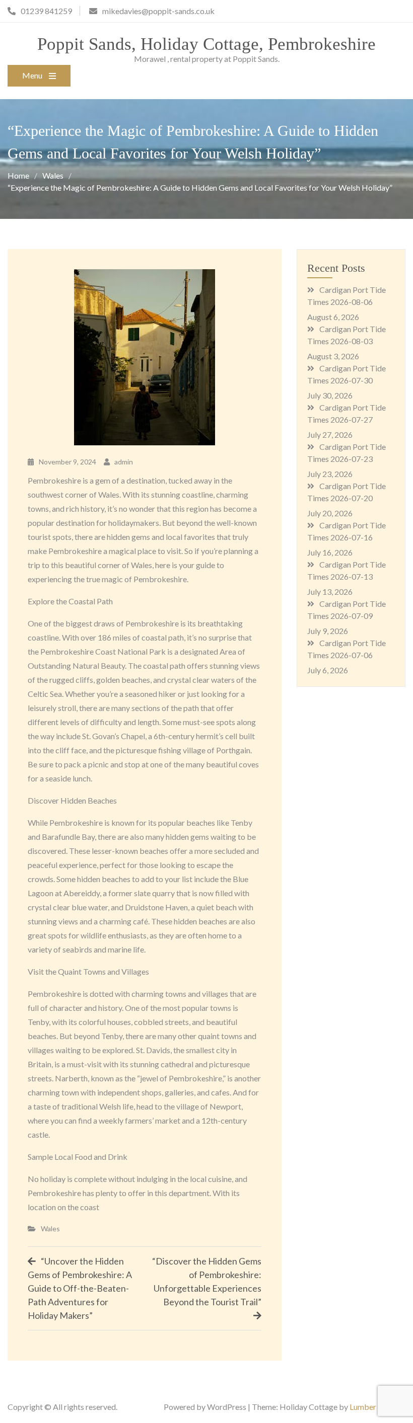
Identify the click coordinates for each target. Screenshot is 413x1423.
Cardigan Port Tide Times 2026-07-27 (346, 413)
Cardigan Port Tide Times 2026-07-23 (346, 452)
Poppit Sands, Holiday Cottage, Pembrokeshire (206, 44)
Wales (50, 1228)
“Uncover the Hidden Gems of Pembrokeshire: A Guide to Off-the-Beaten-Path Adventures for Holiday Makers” (80, 1288)
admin (123, 461)
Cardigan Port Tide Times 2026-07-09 (346, 609)
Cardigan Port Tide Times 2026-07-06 (346, 649)
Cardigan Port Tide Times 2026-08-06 (346, 295)
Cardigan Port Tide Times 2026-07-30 (346, 374)
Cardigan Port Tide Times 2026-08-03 (346, 335)
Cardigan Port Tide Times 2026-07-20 (346, 492)
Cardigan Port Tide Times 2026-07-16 (346, 531)
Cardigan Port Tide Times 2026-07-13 (346, 570)
